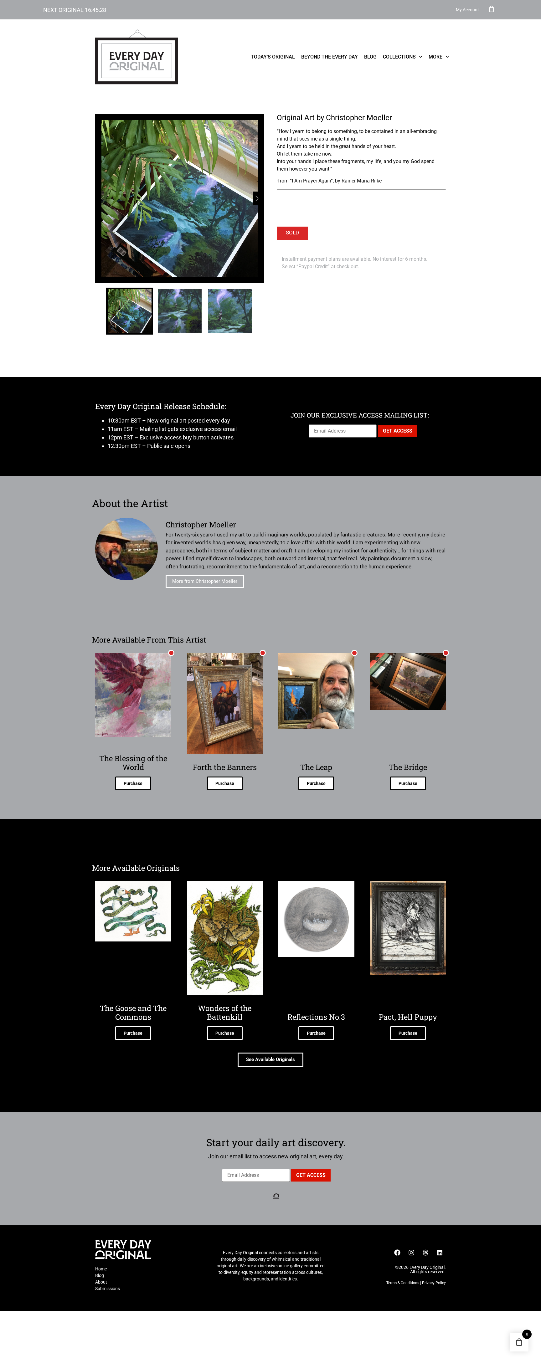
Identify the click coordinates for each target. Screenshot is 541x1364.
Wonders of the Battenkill (224, 1012)
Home (101, 1268)
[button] (257, 198)
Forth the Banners (225, 767)
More (435, 57)
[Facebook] (397, 1252)
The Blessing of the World (133, 762)
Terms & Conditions (402, 1283)
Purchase (133, 783)
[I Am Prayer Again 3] (179, 198)
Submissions (107, 1288)
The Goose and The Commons (133, 1012)
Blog (370, 57)
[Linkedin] (439, 1252)
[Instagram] (411, 1252)
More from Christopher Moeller (204, 581)
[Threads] (425, 1252)
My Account (467, 9)
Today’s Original (273, 57)
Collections (399, 57)
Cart (491, 9)
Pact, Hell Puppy (408, 1017)
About (101, 1282)
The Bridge (408, 767)
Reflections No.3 (316, 1017)
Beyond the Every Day (329, 57)
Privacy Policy (434, 1283)
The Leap (316, 767)
